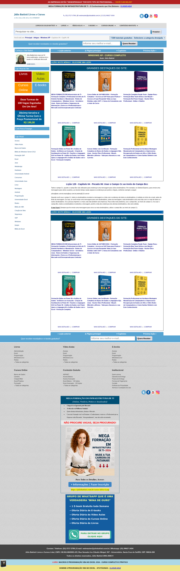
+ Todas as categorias (21, 362)
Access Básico (68, 376)
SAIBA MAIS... (31, 64)
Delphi (17, 225)
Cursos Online (20, 370)
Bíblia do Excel (20, 229)
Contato (114, 383)
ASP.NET (66, 374)
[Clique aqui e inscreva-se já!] (29, 124)
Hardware (18, 170)
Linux (16, 185)
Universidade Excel (21, 199)
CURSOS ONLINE (107, 25)
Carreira (17, 376)
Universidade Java (21, 181)
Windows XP (45, 38)
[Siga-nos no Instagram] (156, 17)
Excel (16, 159)
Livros (23, 74)
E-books (40, 85)
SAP (16, 218)
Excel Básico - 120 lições (71, 381)
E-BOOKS (92, 25)
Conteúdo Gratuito (71, 370)
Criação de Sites (20, 210)
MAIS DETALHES (64, 123)
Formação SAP (20, 155)
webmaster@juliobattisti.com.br (89, 15)
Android (17, 192)
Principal (28, 38)
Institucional (117, 370)
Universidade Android (22, 174)
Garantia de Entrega (119, 376)
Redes (17, 203)
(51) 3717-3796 (70, 15)
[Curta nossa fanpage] (146, 17)
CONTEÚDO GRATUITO (128, 25)
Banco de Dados (20, 148)
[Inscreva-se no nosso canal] (151, 17)
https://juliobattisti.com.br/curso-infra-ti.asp (90, 489)
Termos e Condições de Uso (121, 388)
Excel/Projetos (19, 381)
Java (16, 163)
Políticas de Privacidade (120, 385)
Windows (18, 221)
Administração (19, 351)
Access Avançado (69, 379)
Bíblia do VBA (19, 207)
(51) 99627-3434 (108, 15)
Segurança (18, 214)
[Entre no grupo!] (90, 518)
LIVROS (63, 25)
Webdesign (18, 166)
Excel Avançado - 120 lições (72, 383)
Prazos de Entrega (118, 379)
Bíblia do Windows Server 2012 (25, 152)
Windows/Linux (19, 358)
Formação (17, 383)
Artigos (36, 38)
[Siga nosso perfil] (142, 17)
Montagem (18, 188)
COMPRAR (76, 123)
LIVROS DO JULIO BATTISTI (45, 25)
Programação (19, 196)
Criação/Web (18, 379)
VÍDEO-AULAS (77, 25)
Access (17, 141)
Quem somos (116, 374)
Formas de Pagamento (119, 381)
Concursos (18, 177)
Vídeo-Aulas (19, 144)
